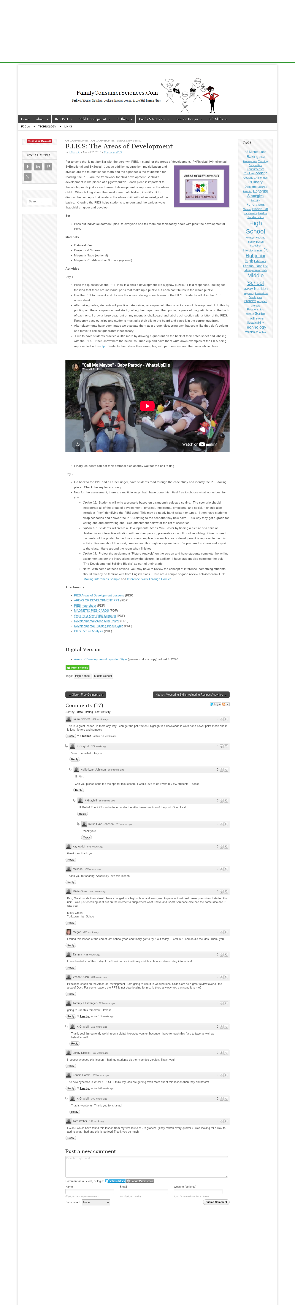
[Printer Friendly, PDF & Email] (77, 667)
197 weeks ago (97, 1121)
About (40, 119)
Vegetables (251, 332)
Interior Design (187, 119)
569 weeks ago (93, 869)
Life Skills (215, 119)
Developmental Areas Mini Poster (96, 621)
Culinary (255, 182)
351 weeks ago (124, 824)
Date (80, 712)
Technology (47, 126)
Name (69, 1186)
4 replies (86, 736)
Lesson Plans (252, 266)
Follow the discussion (226, 704)
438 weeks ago (92, 954)
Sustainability (255, 322)
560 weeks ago (98, 891)
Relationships (255, 309)
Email (123, 1186)
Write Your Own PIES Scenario (95, 615)
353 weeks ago (116, 769)
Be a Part (61, 119)
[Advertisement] (147, 32)
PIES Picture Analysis (88, 631)
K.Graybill (74, 152)
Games (247, 209)
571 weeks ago (95, 846)
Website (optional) (185, 1186)
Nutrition (261, 289)
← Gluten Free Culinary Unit (85, 694)
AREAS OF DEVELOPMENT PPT (96, 600)
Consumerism (255, 169)
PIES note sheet (85, 605)
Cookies (249, 173)
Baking (253, 156)
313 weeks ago (107, 1003)
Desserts (250, 186)
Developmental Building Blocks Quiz (98, 626)
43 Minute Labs (255, 152)
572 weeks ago (100, 719)
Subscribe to (73, 1202)
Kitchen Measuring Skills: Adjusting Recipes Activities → (191, 694)
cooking (261, 173)
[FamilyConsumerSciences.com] (147, 90)
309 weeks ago (101, 1075)
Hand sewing (250, 213)
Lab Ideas (260, 261)
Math (264, 270)
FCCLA (25, 126)
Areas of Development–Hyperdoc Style (100, 659)
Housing (260, 237)
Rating (89, 712)
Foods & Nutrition (152, 119)
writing (262, 332)
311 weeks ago (100, 1053)
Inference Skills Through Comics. (149, 579)
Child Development (92, 119)
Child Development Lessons (109, 140)
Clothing (122, 119)
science (250, 314)
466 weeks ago (91, 932)
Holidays (250, 237)
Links (68, 126)
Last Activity (103, 712)
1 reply (85, 1016)
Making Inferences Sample (102, 579)
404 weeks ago (99, 977)
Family (255, 200)
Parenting (135, 140)
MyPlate (248, 289)
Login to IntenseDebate (115, 1181)
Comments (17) (113, 152)
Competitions (255, 165)
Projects (250, 301)
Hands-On (260, 209)
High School (82, 675)
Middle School (103, 675)
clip (102, 346)
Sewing (259, 318)
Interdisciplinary (253, 250)
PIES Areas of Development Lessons (99, 595)
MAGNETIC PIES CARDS (91, 610)
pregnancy (248, 293)
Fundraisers (255, 204)
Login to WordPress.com (140, 1181)
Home (25, 119)
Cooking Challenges (255, 177)
